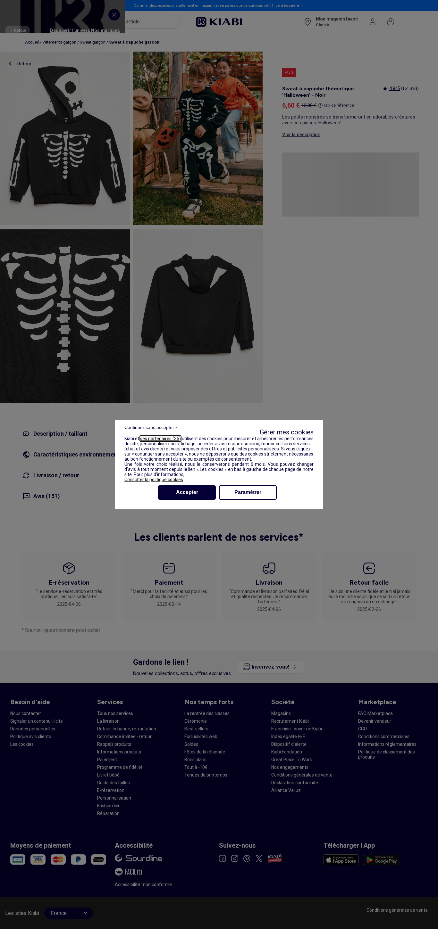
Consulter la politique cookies (153, 479)
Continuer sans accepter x (151, 427)
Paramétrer (247, 492)
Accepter (187, 492)
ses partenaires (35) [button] (160, 438)
